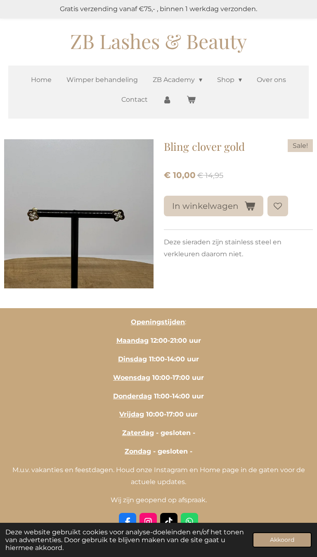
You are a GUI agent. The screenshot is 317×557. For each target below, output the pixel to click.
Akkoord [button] (282, 539)
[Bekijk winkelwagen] (191, 100)
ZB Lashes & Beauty (158, 41)
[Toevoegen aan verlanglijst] (277, 206)
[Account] (167, 100)
